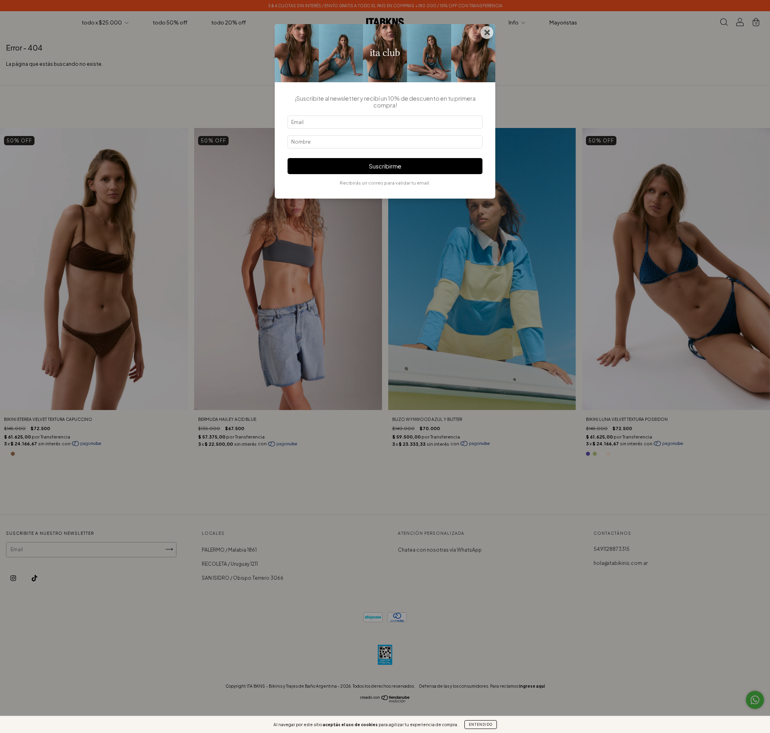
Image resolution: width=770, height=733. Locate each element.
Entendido (480, 725)
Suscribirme (385, 166)
